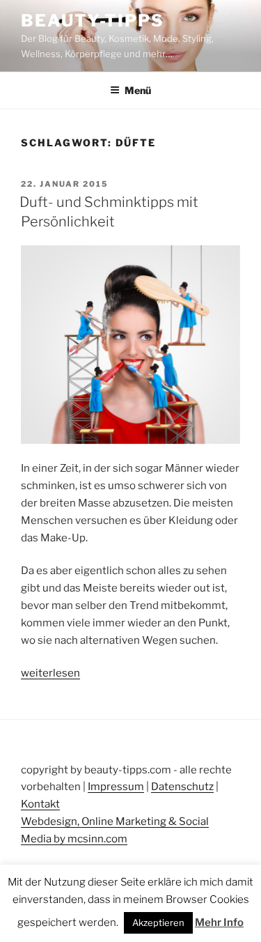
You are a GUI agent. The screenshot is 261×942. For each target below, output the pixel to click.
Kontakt (40, 804)
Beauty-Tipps (92, 20)
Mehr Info (219, 922)
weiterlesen (50, 673)
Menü (138, 90)
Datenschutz (182, 786)
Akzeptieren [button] (158, 922)
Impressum (116, 786)
